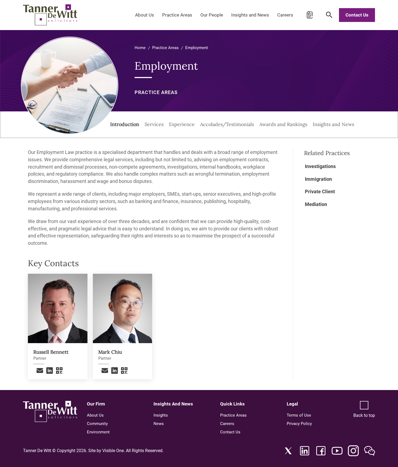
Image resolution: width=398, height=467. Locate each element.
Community (97, 423)
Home (140, 47)
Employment (196, 47)
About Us (144, 15)
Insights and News (250, 15)
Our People (211, 15)
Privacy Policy (299, 423)
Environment (98, 432)
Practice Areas (177, 15)
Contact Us (356, 15)
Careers (285, 15)
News (159, 423)
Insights (161, 415)
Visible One (113, 450)
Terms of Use (299, 415)
